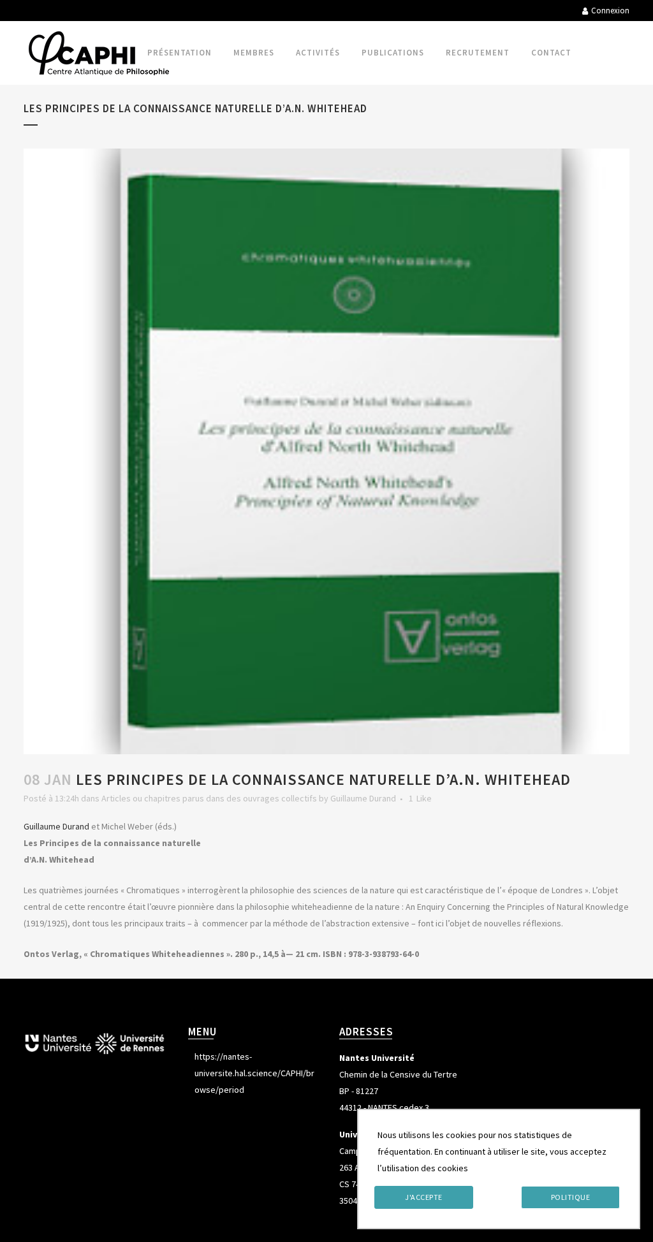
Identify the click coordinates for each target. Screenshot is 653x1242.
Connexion (610, 10)
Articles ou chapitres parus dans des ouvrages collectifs (209, 798)
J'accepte (424, 1197)
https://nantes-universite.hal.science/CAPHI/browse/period (254, 1073)
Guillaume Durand (363, 798)
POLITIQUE (571, 1197)
